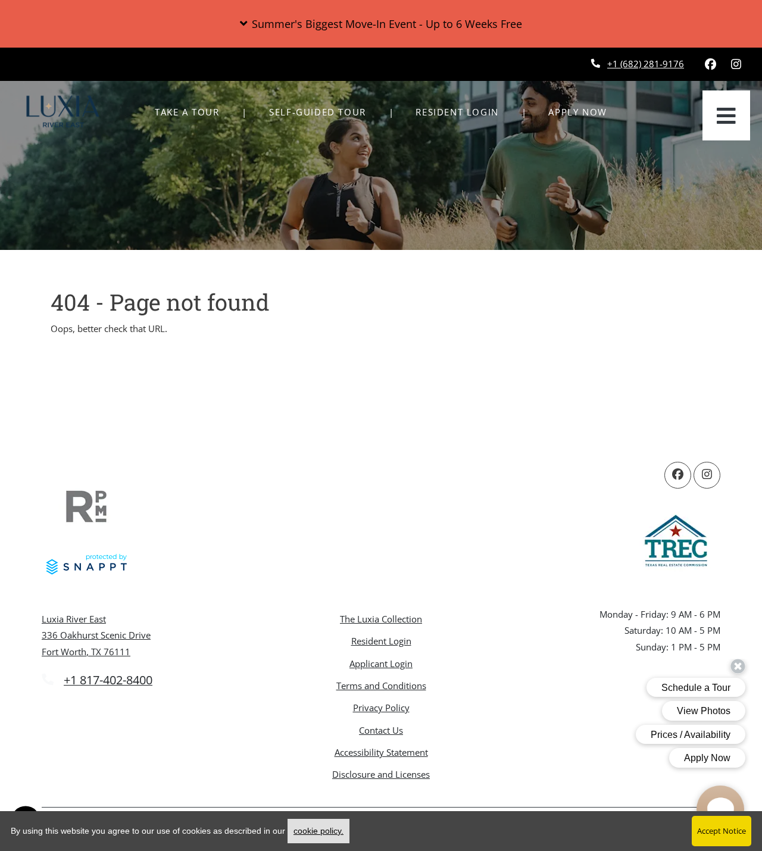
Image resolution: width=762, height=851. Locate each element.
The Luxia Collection (381, 619)
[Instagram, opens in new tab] (736, 64)
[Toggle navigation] (726, 115)
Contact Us (381, 730)
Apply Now (584, 111)
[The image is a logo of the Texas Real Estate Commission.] (675, 542)
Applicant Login (381, 663)
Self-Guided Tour (324, 111)
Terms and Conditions (381, 685)
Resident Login (463, 111)
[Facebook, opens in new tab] (710, 64)
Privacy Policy (381, 707)
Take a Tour (187, 112)
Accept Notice (721, 830)
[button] (381, 24)
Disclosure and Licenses (381, 774)
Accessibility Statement (381, 752)
